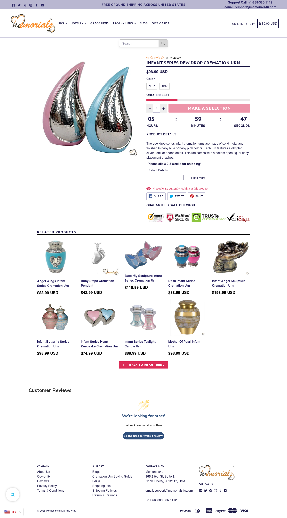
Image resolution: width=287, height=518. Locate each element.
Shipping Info (101, 485)
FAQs (96, 481)
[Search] (163, 43)
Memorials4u (53, 510)
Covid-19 (43, 476)
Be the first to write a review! (143, 436)
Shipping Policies (104, 490)
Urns (61, 23)
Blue (152, 86)
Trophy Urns (123, 23)
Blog (144, 23)
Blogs (96, 471)
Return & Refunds (104, 495)
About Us (43, 471)
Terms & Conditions (50, 490)
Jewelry (78, 23)
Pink (164, 86)
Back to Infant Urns (146, 364)
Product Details (161, 134)
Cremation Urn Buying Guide (112, 476)
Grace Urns (99, 23)
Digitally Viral (68, 510)
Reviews (43, 481)
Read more (198, 177)
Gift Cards (160, 23)
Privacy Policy (47, 485)
